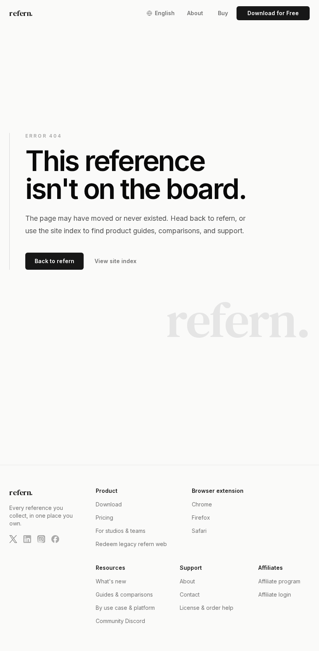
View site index (116, 261)
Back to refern (54, 261)
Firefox (201, 517)
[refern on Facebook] (55, 539)
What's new (111, 581)
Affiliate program (279, 581)
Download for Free (273, 13)
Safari (199, 530)
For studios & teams (120, 530)
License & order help (206, 607)
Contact (190, 594)
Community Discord (120, 621)
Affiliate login (274, 594)
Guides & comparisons (124, 594)
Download (109, 504)
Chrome (202, 504)
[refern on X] (13, 539)
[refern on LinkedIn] (27, 539)
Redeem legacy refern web (131, 544)
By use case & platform (125, 607)
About (195, 13)
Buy (223, 13)
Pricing (104, 517)
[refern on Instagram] (41, 539)
